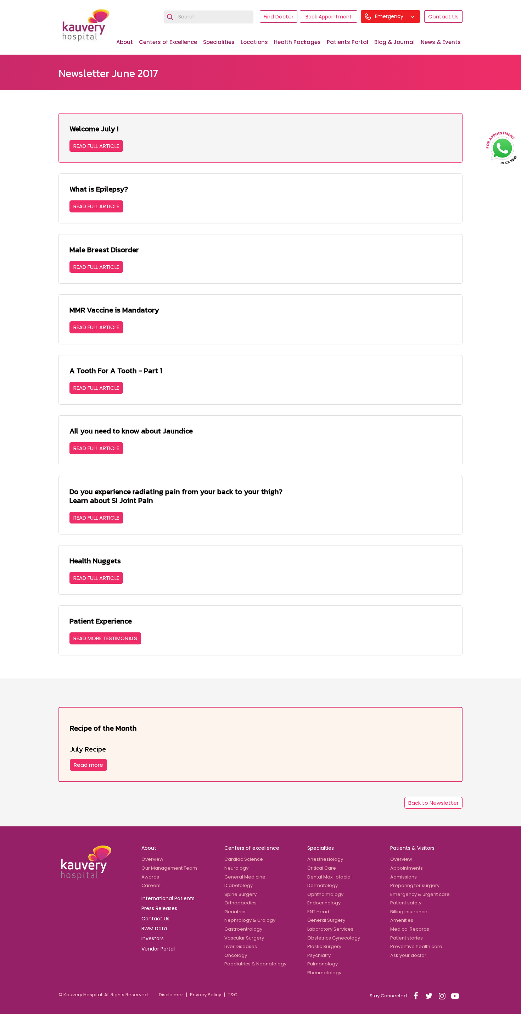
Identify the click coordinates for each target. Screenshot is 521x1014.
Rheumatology (324, 972)
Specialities (219, 42)
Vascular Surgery (244, 938)
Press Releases (159, 908)
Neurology (236, 868)
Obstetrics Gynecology (333, 938)
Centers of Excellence (168, 42)
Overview (152, 859)
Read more (88, 765)
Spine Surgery (240, 894)
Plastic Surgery (324, 946)
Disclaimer (171, 994)
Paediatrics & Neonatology (255, 963)
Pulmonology (322, 963)
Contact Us (443, 16)
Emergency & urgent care (420, 894)
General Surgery (326, 920)
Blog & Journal (394, 42)
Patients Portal (347, 42)
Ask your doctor (408, 955)
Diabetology (238, 885)
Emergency (390, 16)
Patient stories (406, 938)
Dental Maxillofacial (329, 877)
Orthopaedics (240, 902)
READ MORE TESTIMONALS (105, 638)
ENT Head (318, 911)
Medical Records (409, 929)
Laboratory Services (330, 929)
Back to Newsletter (433, 803)
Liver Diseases (240, 946)
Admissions (403, 877)
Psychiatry (319, 955)
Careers (151, 885)
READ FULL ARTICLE (96, 146)
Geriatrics (235, 911)
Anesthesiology (325, 859)
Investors (152, 938)
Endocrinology (324, 902)
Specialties (320, 848)
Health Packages (297, 42)
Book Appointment (329, 16)
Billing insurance (408, 911)
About (124, 42)
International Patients (168, 898)
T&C (232, 994)
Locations (254, 42)
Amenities (401, 920)
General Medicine (244, 877)
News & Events (441, 42)
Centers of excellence (251, 848)
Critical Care (321, 868)
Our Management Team (169, 868)
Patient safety (405, 902)
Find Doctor (278, 16)
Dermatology (322, 885)
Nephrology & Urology (249, 920)
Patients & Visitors (412, 848)
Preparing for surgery (414, 885)
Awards (150, 877)
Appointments (406, 868)
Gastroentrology (243, 929)
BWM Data (154, 928)
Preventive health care (416, 946)
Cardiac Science (243, 859)
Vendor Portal (158, 948)
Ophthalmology (325, 894)
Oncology (235, 955)
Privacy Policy (205, 994)
